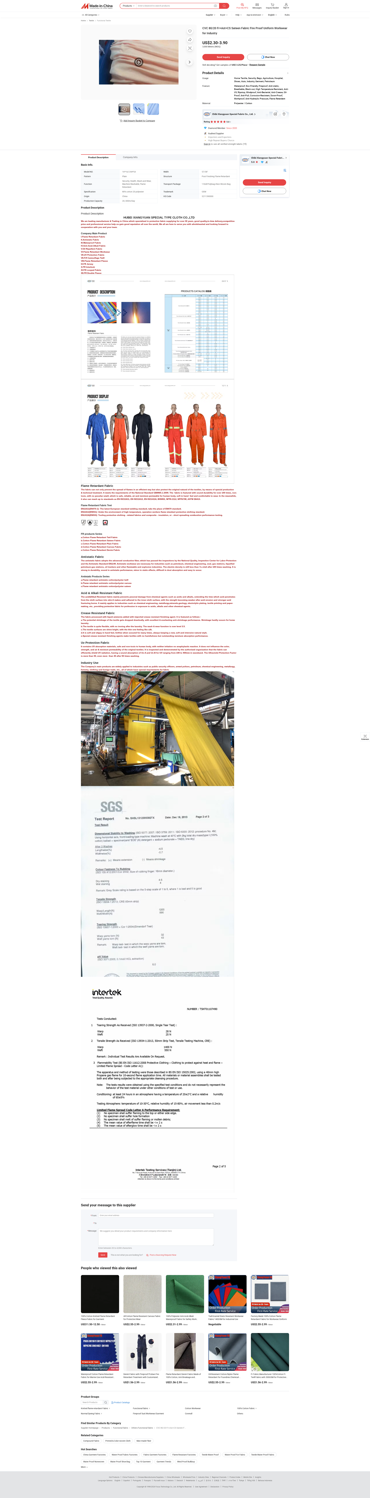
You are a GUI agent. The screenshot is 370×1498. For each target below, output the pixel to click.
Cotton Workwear (193, 1408)
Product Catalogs (122, 1402)
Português (137, 1480)
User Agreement (201, 1486)
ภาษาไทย (232, 1480)
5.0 (253, 162)
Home (83, 20)
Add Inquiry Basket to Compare (139, 120)
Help (237, 14)
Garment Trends (164, 1461)
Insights (258, 1477)
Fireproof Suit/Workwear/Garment (148, 1413)
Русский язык (159, 1480)
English (117, 1480)
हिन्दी (223, 1480)
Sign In (207, 143)
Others (240, 1413)
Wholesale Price (189, 1477)
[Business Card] (285, 170)
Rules (287, 14)
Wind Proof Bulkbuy (186, 1461)
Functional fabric (140, 1408)
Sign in (286, 7)
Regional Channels (219, 1477)
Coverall (188, 1413)
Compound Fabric (91, 1440)
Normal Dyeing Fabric (91, 1413)
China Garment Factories (94, 1454)
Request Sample (257, 65)
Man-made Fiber (144, 1440)
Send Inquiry (223, 57)
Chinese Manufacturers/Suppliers (151, 1477)
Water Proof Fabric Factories (124, 1454)
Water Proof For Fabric (235, 1454)
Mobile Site (247, 1477)
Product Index (235, 1477)
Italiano (171, 1480)
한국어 (208, 1480)
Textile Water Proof (210, 1454)
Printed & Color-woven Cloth (118, 1440)
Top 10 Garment (143, 1461)
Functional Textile (104, 20)
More (83, 1467)
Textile (91, 20)
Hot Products (114, 1477)
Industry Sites (203, 1477)
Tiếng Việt (251, 1480)
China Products (128, 1477)
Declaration (214, 1486)
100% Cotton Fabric (246, 1408)
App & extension (254, 14)
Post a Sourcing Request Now (161, 1255)
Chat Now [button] (270, 57)
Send (103, 1255)
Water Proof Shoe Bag (120, 1461)
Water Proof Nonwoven (93, 1461)
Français (147, 1480)
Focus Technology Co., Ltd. (166, 1486)
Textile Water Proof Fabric (262, 1454)
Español (126, 1480)
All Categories (91, 14)
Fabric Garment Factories (155, 1454)
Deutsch (180, 1480)
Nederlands (190, 1480)
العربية (200, 1480)
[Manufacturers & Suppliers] (96, 6)
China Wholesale (173, 1477)
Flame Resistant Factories (184, 1454)
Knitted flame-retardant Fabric (94, 1408)
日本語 (216, 1480)
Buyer (222, 14)
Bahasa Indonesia (265, 1480)
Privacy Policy (227, 1486)
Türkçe (241, 1480)
